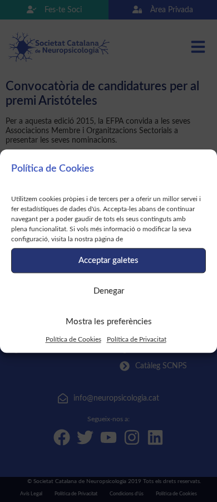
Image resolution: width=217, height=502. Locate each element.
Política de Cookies (73, 339)
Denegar (108, 291)
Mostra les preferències (109, 322)
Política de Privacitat (136, 339)
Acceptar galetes (108, 260)
